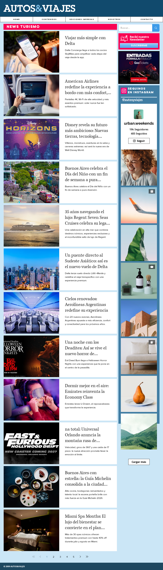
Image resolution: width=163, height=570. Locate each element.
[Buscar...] (155, 28)
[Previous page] (40, 556)
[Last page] (87, 556)
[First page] (33, 556)
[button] (49, 19)
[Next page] (80, 556)
